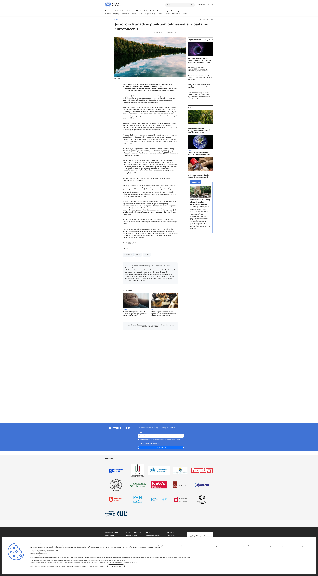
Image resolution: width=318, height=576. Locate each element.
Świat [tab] (211, 40)
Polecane (195, 182)
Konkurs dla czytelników (153, 535)
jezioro (138, 254)
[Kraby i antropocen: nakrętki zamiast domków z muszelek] (200, 167)
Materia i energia (163, 11)
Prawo (141, 14)
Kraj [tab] (206, 40)
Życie (146, 11)
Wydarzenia (176, 14)
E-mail (140, 432)
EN (212, 5)
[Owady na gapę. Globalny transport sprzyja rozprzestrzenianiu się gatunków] (200, 86)
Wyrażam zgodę (116, 566)
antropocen (128, 254)
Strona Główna (204, 19)
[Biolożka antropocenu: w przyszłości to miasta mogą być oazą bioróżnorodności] (200, 121)
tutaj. (129, 243)
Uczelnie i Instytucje (112, 14)
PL (209, 5)
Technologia (175, 11)
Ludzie (185, 14)
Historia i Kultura (119, 11)
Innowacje (125, 14)
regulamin (147, 439)
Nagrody (134, 14)
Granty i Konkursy (164, 14)
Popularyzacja (150, 14)
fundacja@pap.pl (77, 562)
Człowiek (130, 11)
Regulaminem (165, 325)
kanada (147, 254)
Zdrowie (139, 11)
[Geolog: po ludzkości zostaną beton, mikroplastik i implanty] (200, 145)
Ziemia (152, 11)
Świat (117, 19)
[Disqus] (150, 355)
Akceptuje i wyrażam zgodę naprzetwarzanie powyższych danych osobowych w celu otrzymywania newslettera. (160, 440)
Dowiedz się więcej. (100, 566)
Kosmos (108, 11)
